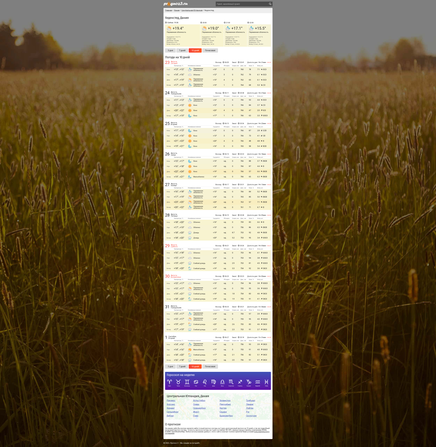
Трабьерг (250, 400)
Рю (247, 412)
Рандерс (171, 400)
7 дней (182, 50)
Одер (195, 415)
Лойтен (249, 408)
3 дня (170, 50)
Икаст (196, 412)
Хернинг (171, 408)
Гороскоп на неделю (181, 374)
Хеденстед (225, 400)
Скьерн (223, 412)
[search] (270, 4)
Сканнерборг (199, 408)
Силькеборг (173, 412)
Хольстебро (199, 400)
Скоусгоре (251, 415)
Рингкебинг (225, 404)
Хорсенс (171, 404)
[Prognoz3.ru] (176, 4)
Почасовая (210, 50)
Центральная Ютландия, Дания (188, 396)
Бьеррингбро (226, 415)
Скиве (196, 404)
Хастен (223, 408)
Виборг (170, 415)
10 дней (195, 50)
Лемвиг (250, 404)
